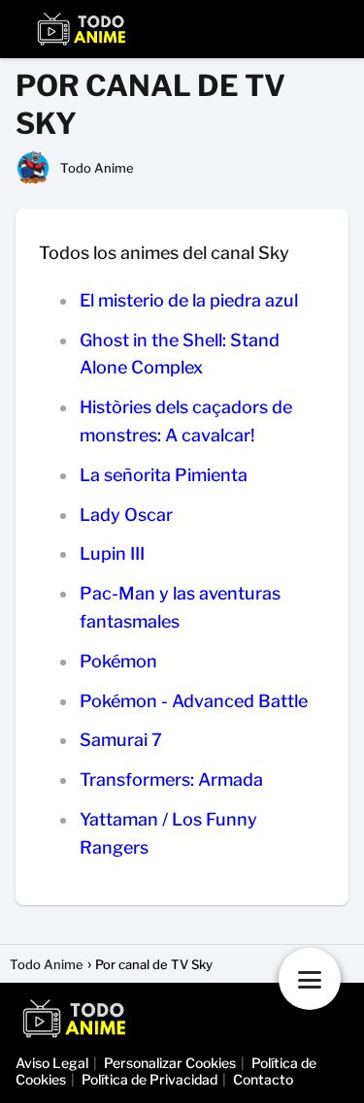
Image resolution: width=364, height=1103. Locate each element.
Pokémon (118, 661)
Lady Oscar (126, 514)
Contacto (263, 1079)
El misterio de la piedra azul (189, 300)
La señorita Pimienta (164, 475)
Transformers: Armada (171, 779)
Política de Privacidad (149, 1079)
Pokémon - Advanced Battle (194, 701)
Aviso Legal (52, 1062)
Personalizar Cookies (170, 1062)
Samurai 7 (121, 740)
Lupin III (112, 553)
